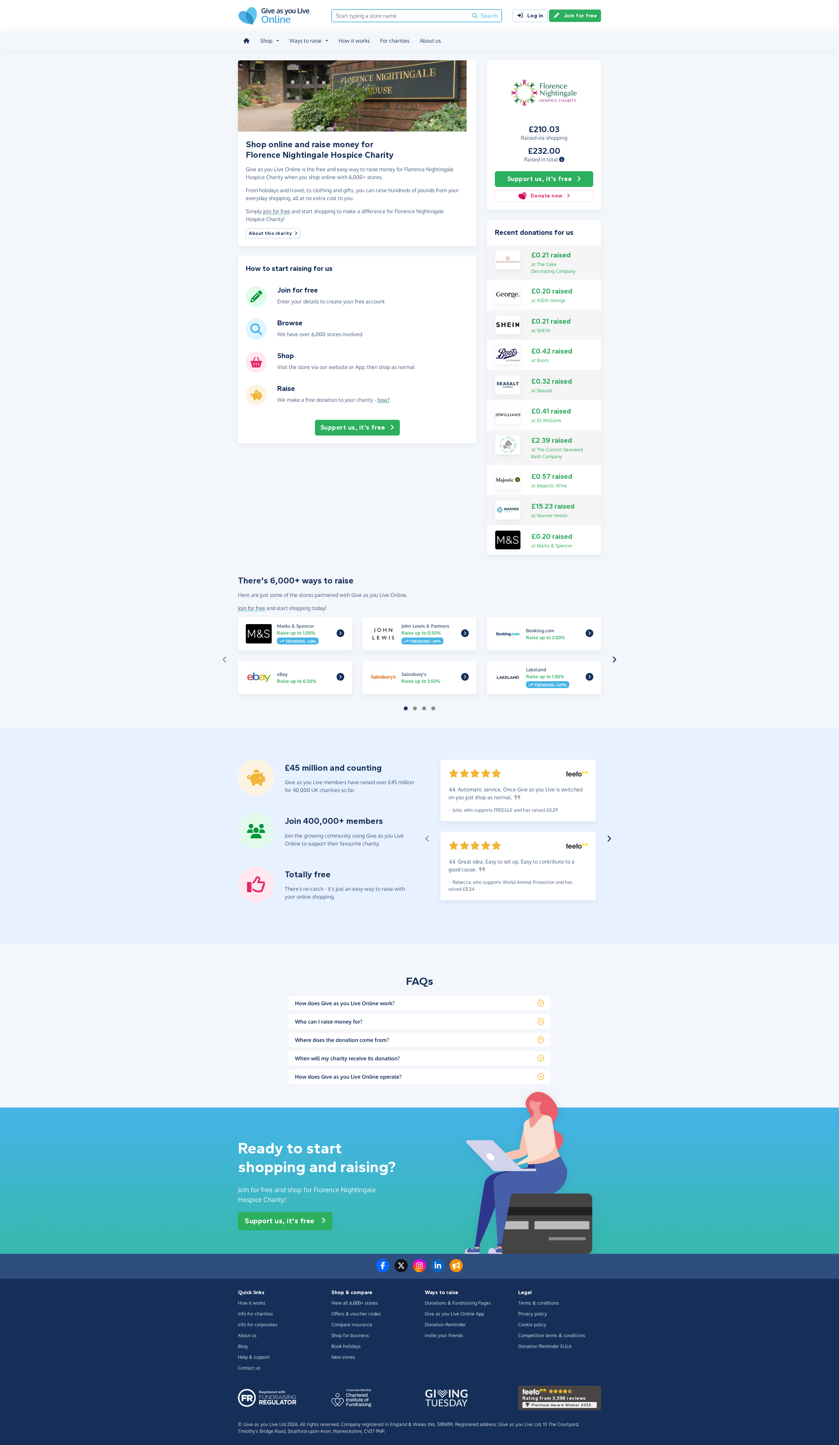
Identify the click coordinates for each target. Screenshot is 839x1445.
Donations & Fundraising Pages (458, 1303)
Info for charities (255, 1313)
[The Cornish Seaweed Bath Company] (508, 444)
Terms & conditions (538, 1303)
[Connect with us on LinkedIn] (437, 1269)
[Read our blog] (456, 1269)
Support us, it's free (539, 179)
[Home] (246, 40)
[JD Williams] (508, 414)
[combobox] (400, 16)
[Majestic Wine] (508, 479)
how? (383, 400)
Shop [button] (266, 40)
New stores (343, 1357)
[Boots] (508, 354)
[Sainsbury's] (465, 678)
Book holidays (346, 1346)
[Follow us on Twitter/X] (401, 1269)
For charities (394, 40)
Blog (242, 1346)
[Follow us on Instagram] (419, 1269)
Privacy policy (532, 1313)
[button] (561, 159)
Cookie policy (532, 1324)
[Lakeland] (589, 678)
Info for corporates (257, 1324)
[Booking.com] (589, 634)
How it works (354, 40)
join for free (276, 211)
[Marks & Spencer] (508, 539)
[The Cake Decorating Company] (508, 259)
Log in (535, 15)
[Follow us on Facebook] (382, 1269)
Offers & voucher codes (356, 1313)
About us (430, 40)
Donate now (547, 196)
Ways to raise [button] (305, 40)
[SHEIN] (508, 324)
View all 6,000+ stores (354, 1303)
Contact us (249, 1368)
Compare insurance (351, 1324)
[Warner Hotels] (508, 509)
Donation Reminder (445, 1324)
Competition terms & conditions (551, 1335)
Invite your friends (444, 1335)
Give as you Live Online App (454, 1313)
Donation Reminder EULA (545, 1346)
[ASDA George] (508, 294)
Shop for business (350, 1335)
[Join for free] (256, 304)
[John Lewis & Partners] (465, 634)
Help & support (254, 1357)
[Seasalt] (508, 384)
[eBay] (340, 678)
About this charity (270, 233)
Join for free (580, 15)
